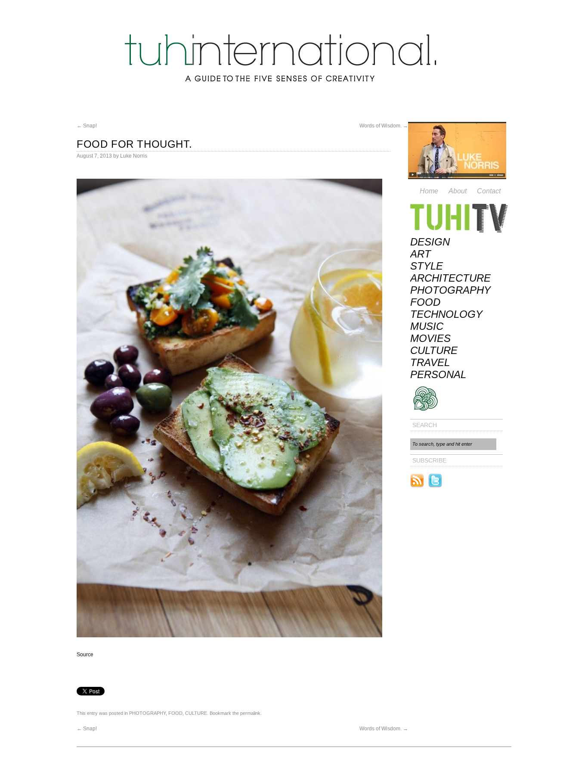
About (458, 191)
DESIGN (430, 242)
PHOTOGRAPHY (147, 713)
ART (420, 254)
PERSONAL (438, 374)
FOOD (175, 713)
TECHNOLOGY (446, 314)
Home (429, 191)
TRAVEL (430, 362)
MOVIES (430, 338)
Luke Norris (133, 156)
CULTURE (196, 713)
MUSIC (426, 326)
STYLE (426, 266)
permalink (250, 713)
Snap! (87, 126)
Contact (489, 191)
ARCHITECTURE (450, 278)
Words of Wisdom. (383, 126)
